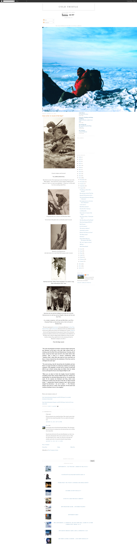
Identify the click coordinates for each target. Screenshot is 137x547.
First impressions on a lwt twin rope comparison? (86, 201)
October (82, 183)
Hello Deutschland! (84, 246)
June (81, 251)
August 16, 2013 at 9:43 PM (54, 421)
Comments (46, 22)
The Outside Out (82, 124)
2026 (80, 157)
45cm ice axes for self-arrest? (73, 498)
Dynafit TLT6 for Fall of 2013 (86, 195)
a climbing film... (83, 210)
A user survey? (83, 204)
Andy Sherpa (82, 113)
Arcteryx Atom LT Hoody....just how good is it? (73, 538)
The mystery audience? (85, 228)
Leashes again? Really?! (73, 490)
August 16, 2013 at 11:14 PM (54, 441)
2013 (80, 177)
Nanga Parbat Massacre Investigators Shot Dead (85, 239)
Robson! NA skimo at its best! (86, 232)
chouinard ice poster (84, 230)
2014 (80, 175)
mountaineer (55, 327)
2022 (80, 163)
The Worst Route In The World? (86, 220)
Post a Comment (45, 444)
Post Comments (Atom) (53, 450)
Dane (47, 425)
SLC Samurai (82, 130)
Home (58, 447)
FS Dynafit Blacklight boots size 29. (73, 474)
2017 (80, 169)
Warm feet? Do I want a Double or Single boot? (73, 482)
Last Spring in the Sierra (83, 114)
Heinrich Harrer (45, 328)
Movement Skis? (73, 514)
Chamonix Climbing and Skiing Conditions (86, 118)
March (81, 257)
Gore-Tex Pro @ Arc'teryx (85, 208)
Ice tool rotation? (83, 226)
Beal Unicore (82, 224)
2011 (80, 266)
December (82, 179)
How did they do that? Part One (86, 193)
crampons (72, 330)
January (82, 261)
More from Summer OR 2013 (86, 222)
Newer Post (44, 447)
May (81, 253)
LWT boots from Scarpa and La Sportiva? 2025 (73, 530)
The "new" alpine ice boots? (86, 242)
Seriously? (82, 236)
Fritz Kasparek (54, 328)
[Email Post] (57, 406)
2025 (80, 159)
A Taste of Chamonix (83, 131)
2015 (80, 173)
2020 (80, 167)
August (81, 188)
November (82, 181)
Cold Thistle (68, 6)
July (81, 249)
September (82, 185)
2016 (80, 171)
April (81, 255)
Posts (45, 20)
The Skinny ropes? (84, 234)
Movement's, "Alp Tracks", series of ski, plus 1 (73, 466)
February (82, 259)
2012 (80, 264)
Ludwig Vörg (71, 327)
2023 (80, 161)
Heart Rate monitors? (84, 206)
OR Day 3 (82, 244)
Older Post (72, 447)
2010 (80, 268)
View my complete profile (84, 282)
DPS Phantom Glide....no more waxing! (73, 506)
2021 (80, 165)
